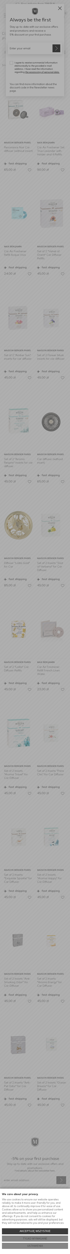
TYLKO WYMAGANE (35, 1238)
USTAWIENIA (35, 1245)
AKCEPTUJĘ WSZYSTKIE (35, 1231)
